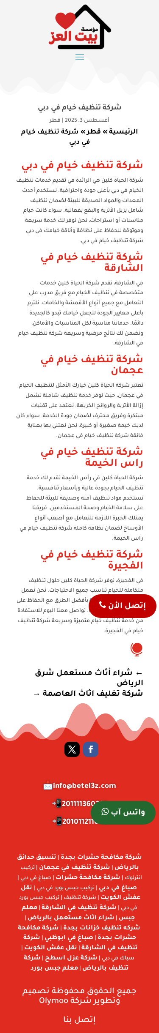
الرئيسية (123, 132)
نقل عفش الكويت (50, 948)
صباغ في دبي (118, 888)
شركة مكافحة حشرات (88, 878)
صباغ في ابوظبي (69, 938)
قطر (55, 121)
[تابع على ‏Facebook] (90, 749)
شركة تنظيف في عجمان (74, 868)
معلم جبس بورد (54, 968)
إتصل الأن (126, 606)
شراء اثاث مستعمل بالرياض (71, 918)
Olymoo (53, 1001)
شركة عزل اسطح (71, 958)
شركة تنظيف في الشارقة (79, 908)
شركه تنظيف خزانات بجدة (101, 928)
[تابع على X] (72, 749)
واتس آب (127, 813)
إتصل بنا (79, 1020)
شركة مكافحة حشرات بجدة (101, 858)
